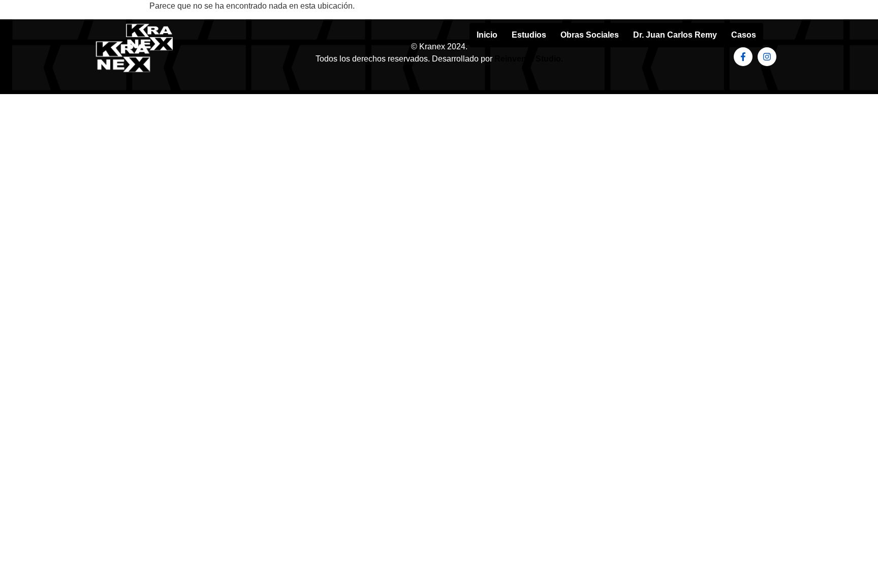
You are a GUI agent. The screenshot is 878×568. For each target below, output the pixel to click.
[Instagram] (767, 56)
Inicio (487, 35)
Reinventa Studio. (528, 58)
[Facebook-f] (743, 56)
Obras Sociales (589, 35)
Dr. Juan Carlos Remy (675, 35)
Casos (743, 35)
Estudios (529, 35)
